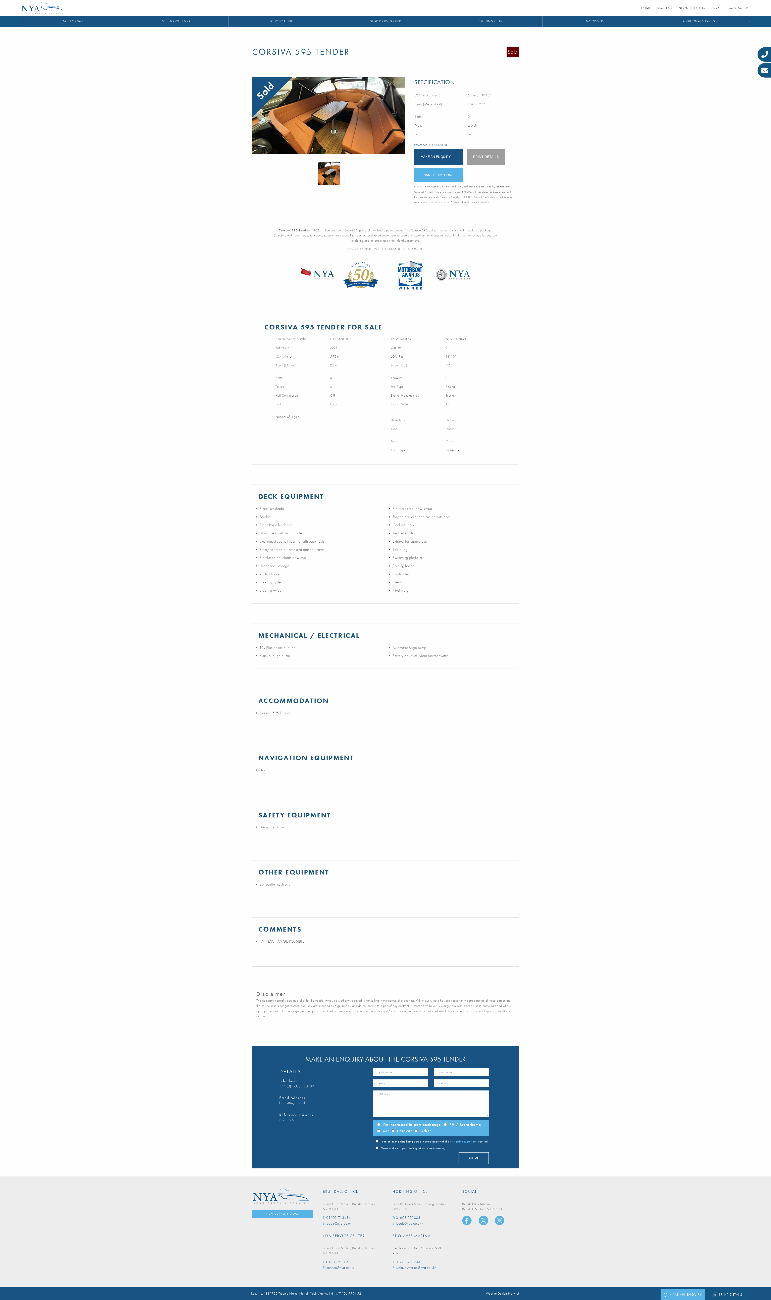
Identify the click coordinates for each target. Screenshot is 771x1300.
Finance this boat (437, 175)
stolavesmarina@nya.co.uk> (416, 1267)
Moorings (595, 21)
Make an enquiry (685, 1294)
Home (646, 8)
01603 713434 (338, 1217)
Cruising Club (490, 21)
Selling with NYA (176, 21)
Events (699, 8)
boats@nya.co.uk (292, 1103)
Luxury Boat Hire (280, 21)
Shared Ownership (385, 21)
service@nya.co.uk (340, 1267)
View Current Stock (282, 1213)
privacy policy (466, 1141)
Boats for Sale (72, 21)
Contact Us (739, 8)
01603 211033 (408, 1217)
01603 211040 (338, 1262)
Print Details (731, 1294)
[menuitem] (71, 21)
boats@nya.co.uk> (409, 1223)
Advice (717, 8)
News (683, 8)
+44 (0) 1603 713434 (296, 1086)
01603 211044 (408, 1262)
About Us (664, 8)
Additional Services (699, 21)
